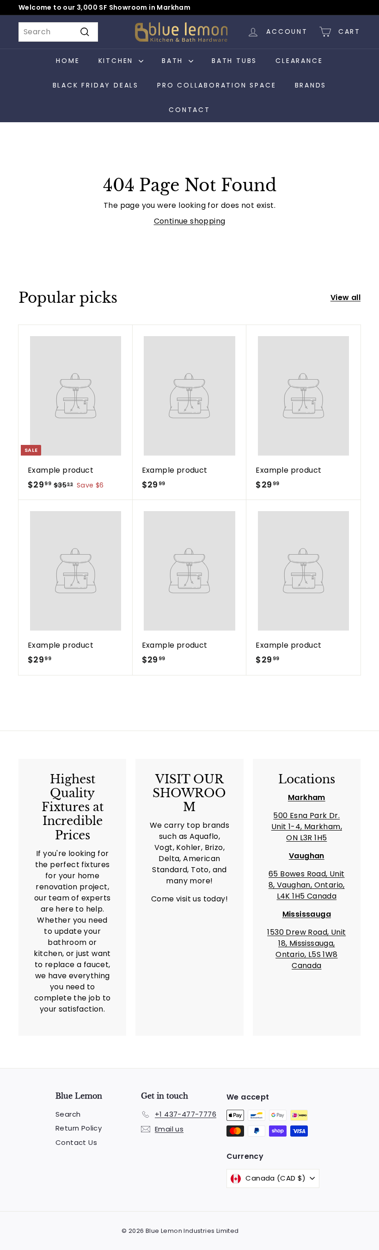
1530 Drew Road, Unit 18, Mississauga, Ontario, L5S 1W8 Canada (306, 949)
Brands (311, 85)
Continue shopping (190, 221)
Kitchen (117, 60)
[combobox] (58, 32)
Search (67, 1114)
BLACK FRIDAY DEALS (96, 85)
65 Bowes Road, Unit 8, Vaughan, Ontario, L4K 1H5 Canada (307, 885)
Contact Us (76, 1142)
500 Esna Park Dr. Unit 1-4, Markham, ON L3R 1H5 (306, 826)
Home (67, 60)
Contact (189, 109)
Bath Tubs (234, 60)
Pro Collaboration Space (216, 85)
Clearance (299, 60)
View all (345, 297)
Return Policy (78, 1128)
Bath (174, 60)
